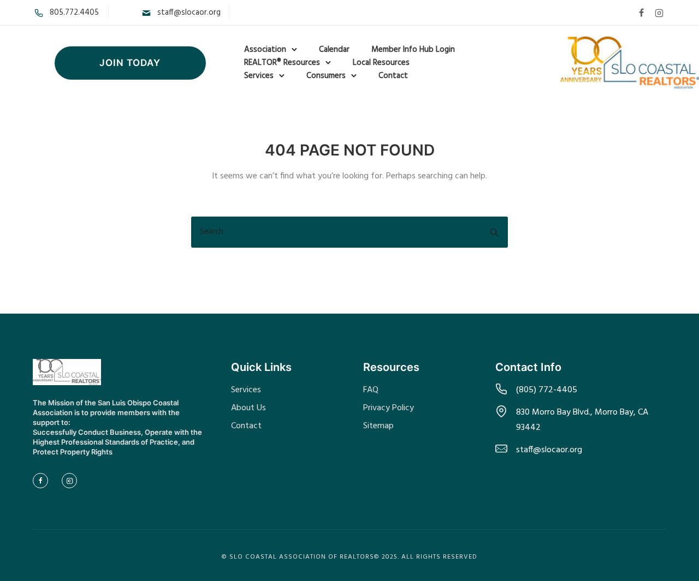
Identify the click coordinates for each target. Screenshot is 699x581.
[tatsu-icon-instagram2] (659, 12)
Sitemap (378, 426)
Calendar (334, 49)
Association (265, 49)
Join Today (130, 62)
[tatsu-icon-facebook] (641, 12)
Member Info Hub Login (413, 49)
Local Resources (381, 62)
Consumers (326, 75)
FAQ (370, 390)
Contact (393, 75)
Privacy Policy (388, 408)
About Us (248, 408)
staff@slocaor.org (189, 12)
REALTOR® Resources (282, 62)
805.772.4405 (74, 12)
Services (259, 75)
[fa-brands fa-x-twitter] (98, 481)
